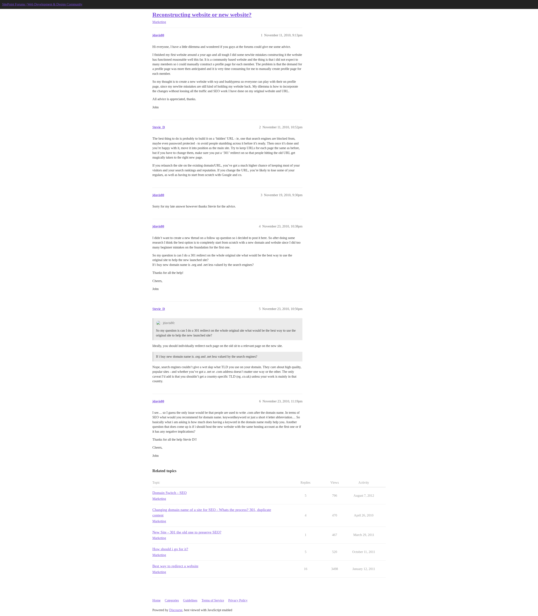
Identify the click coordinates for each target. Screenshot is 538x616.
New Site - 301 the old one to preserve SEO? (186, 532)
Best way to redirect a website (175, 566)
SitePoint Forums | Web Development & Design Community (42, 4)
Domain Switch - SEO (169, 493)
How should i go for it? (170, 549)
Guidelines (190, 600)
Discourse (175, 610)
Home (156, 600)
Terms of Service (213, 600)
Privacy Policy (238, 600)
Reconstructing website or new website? (202, 14)
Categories (172, 600)
